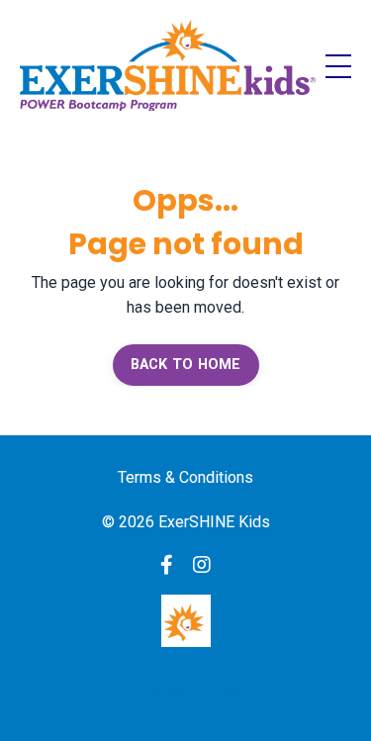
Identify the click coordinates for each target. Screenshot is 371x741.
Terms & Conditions (185, 477)
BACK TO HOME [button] (186, 364)
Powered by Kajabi (186, 690)
